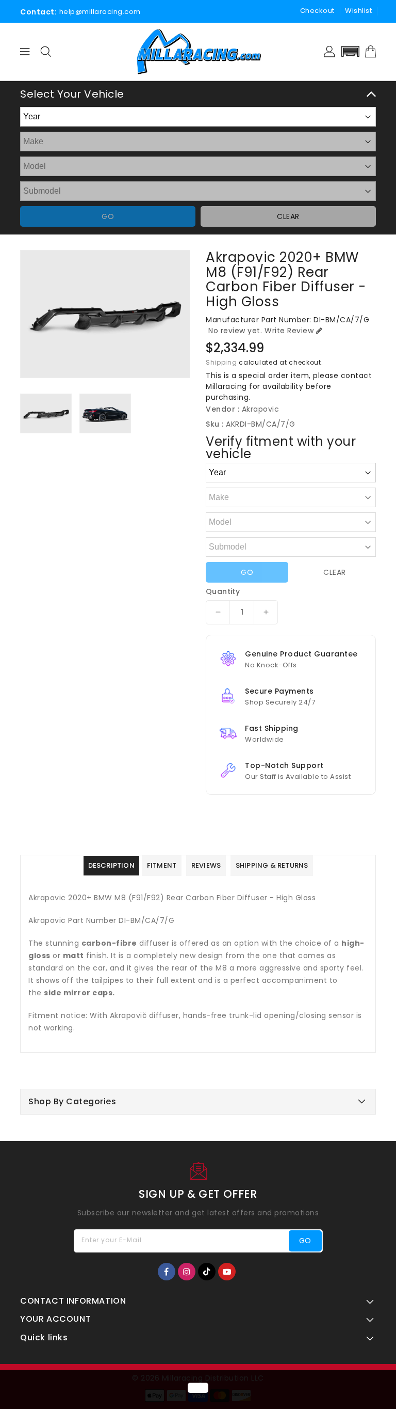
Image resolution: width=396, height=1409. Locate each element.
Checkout (317, 10)
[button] (350, 51)
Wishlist (358, 10)
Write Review (289, 330)
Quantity (223, 591)
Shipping (221, 362)
